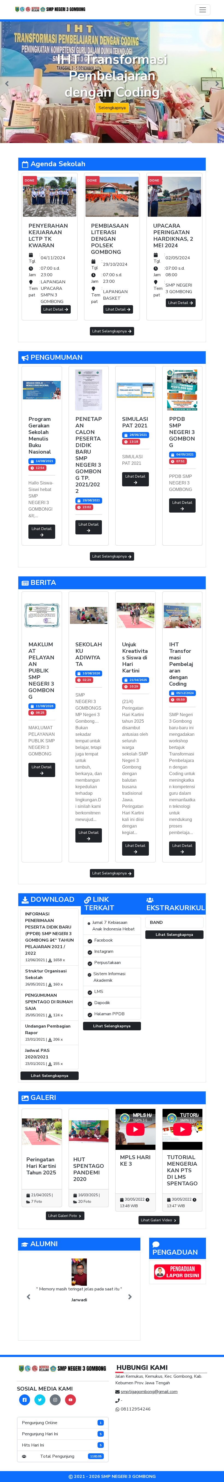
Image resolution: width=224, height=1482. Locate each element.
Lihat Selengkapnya (110, 331)
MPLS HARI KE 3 (135, 1161)
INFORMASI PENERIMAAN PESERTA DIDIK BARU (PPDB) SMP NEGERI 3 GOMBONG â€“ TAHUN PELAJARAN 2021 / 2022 (49, 933)
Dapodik (102, 1003)
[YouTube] (70, 1399)
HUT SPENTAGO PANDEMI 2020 (88, 1169)
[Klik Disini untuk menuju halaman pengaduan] (177, 1272)
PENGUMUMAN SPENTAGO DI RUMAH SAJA (49, 1001)
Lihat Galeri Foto (63, 1215)
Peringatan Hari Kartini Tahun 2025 (41, 1166)
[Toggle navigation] (202, 9)
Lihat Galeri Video (157, 1220)
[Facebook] (24, 1399)
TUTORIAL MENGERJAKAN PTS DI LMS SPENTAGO (182, 1170)
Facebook (103, 940)
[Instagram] (55, 1399)
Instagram (103, 951)
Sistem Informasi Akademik (109, 977)
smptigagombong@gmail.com (149, 1392)
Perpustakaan (107, 963)
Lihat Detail (53, 309)
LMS (98, 992)
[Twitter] (39, 1399)
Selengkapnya (112, 108)
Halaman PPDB (109, 1014)
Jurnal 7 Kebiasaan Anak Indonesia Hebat (113, 925)
